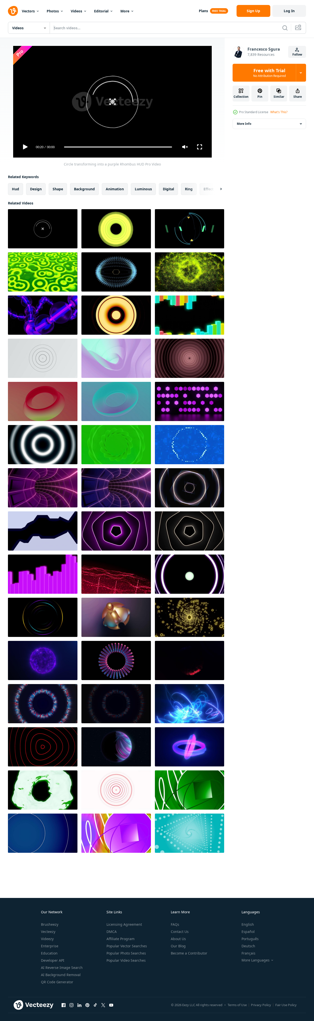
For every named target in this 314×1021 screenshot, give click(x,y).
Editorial (101, 11)
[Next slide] (217, 189)
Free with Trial (269, 72)
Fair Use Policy (286, 1005)
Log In (289, 10)
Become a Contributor (189, 953)
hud (15, 189)
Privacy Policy (261, 1005)
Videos (76, 11)
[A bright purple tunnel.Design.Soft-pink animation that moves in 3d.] (116, 358)
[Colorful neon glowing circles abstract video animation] (42, 617)
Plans (203, 10)
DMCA (111, 931)
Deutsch (248, 946)
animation (115, 189)
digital (168, 189)
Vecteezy (48, 931)
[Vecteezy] (13, 11)
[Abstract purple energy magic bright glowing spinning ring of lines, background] (189, 746)
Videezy (47, 938)
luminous (143, 189)
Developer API (52, 960)
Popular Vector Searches (126, 946)
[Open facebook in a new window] (64, 1005)
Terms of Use (237, 1005)
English (248, 924)
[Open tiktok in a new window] (95, 1005)
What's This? (278, 112)
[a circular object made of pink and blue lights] (116, 660)
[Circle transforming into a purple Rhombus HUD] (42, 228)
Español (248, 931)
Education (49, 953)
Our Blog (178, 946)
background (84, 189)
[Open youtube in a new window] (111, 1005)
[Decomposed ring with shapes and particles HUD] (189, 228)
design (36, 189)
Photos (53, 11)
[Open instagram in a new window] (71, 1005)
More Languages (256, 960)
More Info (244, 124)
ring (189, 189)
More (124, 11)
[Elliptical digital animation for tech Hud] (116, 272)
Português (250, 938)
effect (208, 189)
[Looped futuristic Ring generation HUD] (116, 228)
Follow (297, 54)
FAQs (175, 924)
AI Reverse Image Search (62, 967)
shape (58, 189)
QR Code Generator (57, 982)
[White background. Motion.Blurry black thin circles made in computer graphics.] (42, 358)
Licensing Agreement (124, 924)
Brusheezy (49, 924)
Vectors (28, 11)
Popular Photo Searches (126, 953)
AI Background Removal (61, 974)
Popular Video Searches (126, 960)
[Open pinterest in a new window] (87, 1005)
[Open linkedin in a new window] (79, 1005)
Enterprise (49, 946)
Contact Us (180, 931)
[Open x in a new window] (103, 1005)
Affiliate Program (120, 938)
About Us (178, 938)
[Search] (285, 28)
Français (248, 953)
